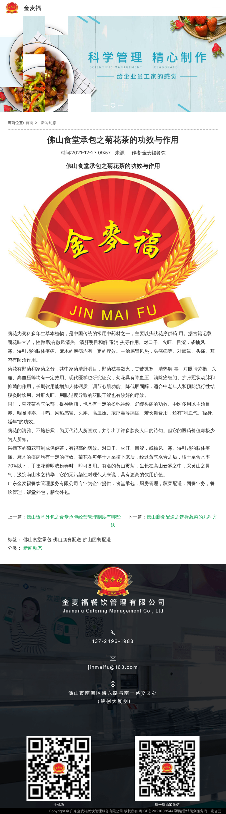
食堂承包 (125, 483)
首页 (29, 122)
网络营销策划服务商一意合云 (198, 811)
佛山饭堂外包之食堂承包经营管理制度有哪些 (73, 517)
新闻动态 (48, 122)
